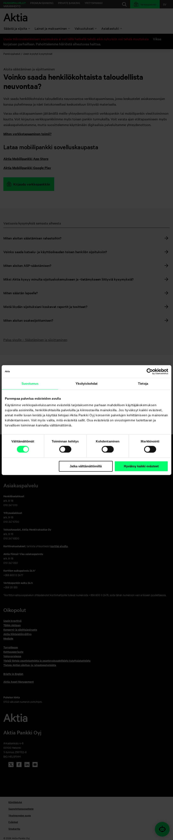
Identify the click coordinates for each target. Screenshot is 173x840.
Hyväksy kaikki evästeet (141, 466)
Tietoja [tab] (143, 383)
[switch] (65, 449)
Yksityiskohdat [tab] (86, 383)
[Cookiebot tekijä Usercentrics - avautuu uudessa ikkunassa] (149, 371)
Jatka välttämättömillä (86, 466)
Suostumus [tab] (30, 383)
